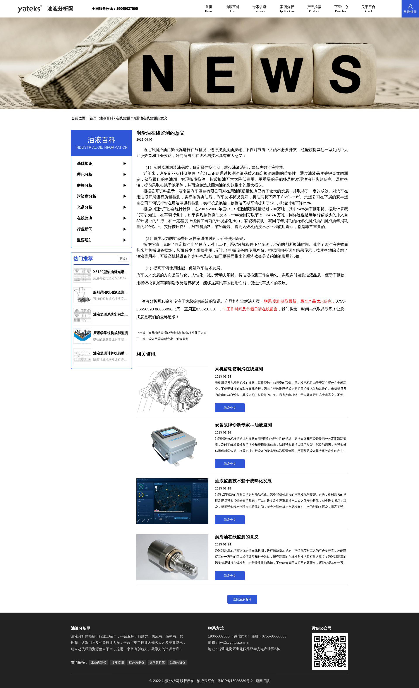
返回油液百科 (242, 599)
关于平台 (368, 9)
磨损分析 (85, 185)
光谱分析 (85, 207)
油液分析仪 (177, 662)
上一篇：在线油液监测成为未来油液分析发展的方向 (171, 332)
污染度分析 (86, 196)
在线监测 (123, 118)
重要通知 (85, 240)
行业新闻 (85, 229)
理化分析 (85, 174)
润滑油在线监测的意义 (149, 118)
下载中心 (341, 9)
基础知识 (85, 163)
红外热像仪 (136, 662)
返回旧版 (263, 681)
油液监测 (118, 662)
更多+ (123, 258)
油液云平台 (206, 681)
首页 (208, 9)
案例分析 (287, 9)
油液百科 (232, 9)
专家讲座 (259, 9)
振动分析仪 (157, 662)
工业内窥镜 (98, 662)
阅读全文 (230, 407)
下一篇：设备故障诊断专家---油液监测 (162, 339)
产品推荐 (314, 9)
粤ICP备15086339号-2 (235, 681)
